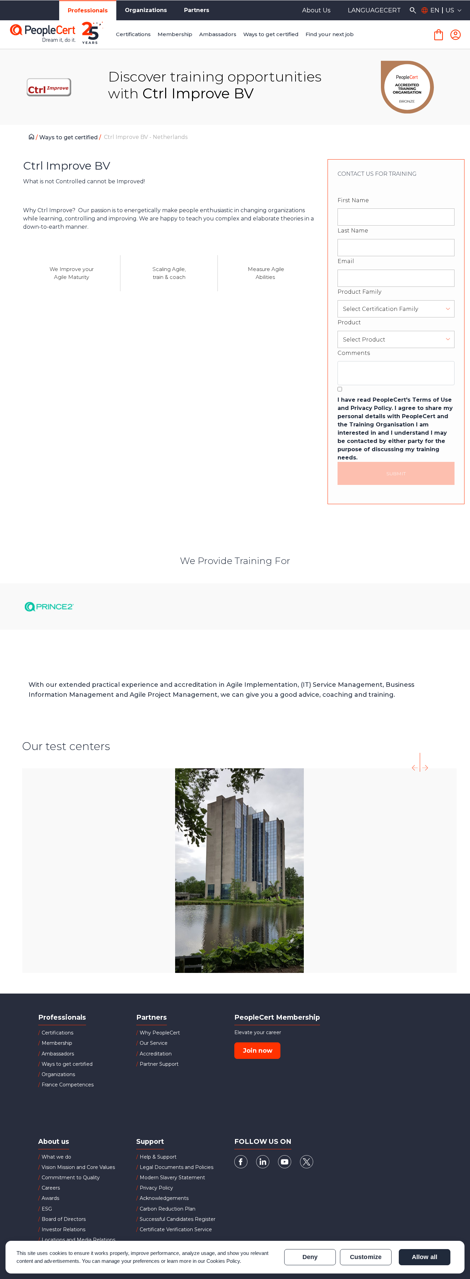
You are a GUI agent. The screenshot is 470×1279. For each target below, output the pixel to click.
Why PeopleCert (160, 1033)
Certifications (57, 1033)
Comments (354, 353)
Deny (310, 1257)
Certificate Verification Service (176, 1229)
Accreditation (156, 1054)
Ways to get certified (69, 137)
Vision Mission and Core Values (78, 1167)
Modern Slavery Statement (172, 1177)
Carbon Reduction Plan (167, 1209)
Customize (365, 1257)
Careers (51, 1188)
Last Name (353, 230)
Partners (196, 10)
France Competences (68, 1085)
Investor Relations (63, 1229)
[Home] (33, 137)
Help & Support (158, 1157)
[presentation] (415, 762)
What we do (56, 1157)
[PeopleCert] (61, 34)
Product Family (359, 292)
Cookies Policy (223, 1261)
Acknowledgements (164, 1198)
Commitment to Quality (71, 1177)
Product (349, 322)
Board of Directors (64, 1219)
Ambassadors (58, 1054)
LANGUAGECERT (374, 10)
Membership (57, 1043)
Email (346, 261)
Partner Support (159, 1064)
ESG (47, 1209)
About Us (316, 10)
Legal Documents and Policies (176, 1167)
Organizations (146, 10)
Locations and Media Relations (78, 1240)
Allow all (424, 1257)
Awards (50, 1198)
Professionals (88, 10)
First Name (353, 200)
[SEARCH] (412, 10)
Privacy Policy (156, 1188)
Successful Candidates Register (177, 1219)
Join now (258, 1050)
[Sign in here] (455, 35)
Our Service (154, 1043)
